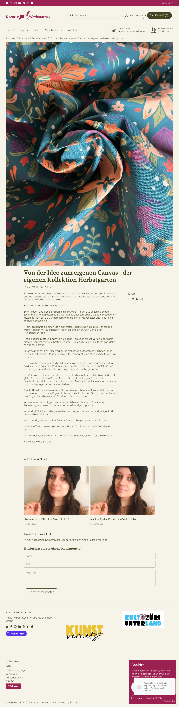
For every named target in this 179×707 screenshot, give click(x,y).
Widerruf (13, 686)
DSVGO (10, 681)
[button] (159, 15)
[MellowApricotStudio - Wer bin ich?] (56, 490)
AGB (8, 666)
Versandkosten (14, 677)
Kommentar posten (41, 592)
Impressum (12, 674)
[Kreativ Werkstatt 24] (28, 15)
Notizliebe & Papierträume (32, 38)
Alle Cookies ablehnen (152, 698)
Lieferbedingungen (16, 670)
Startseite (10, 38)
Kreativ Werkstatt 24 (43, 702)
